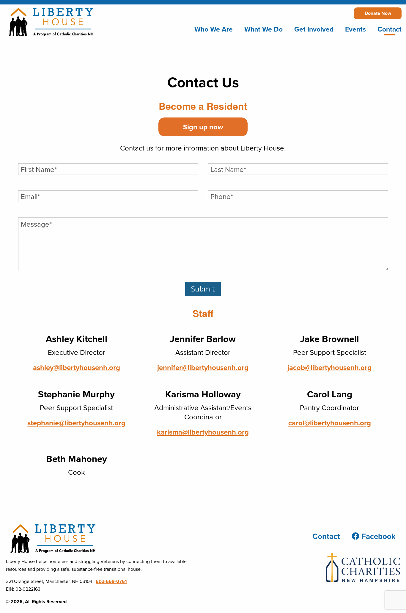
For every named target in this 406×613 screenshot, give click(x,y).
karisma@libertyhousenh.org (203, 432)
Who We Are (213, 29)
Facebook (377, 536)
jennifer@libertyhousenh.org (202, 367)
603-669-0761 (111, 581)
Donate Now (378, 13)
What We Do (263, 29)
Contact (389, 29)
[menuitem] (213, 29)
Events (355, 29)
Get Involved (313, 29)
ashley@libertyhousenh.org (76, 367)
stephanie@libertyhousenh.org (76, 423)
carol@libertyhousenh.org (329, 423)
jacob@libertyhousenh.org (329, 367)
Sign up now (203, 127)
